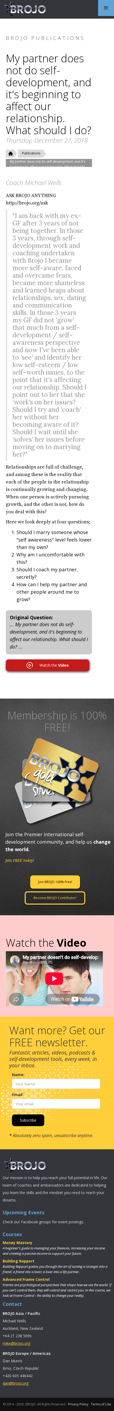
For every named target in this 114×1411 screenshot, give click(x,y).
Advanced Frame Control (26, 1279)
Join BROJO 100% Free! (55, 882)
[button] (106, 8)
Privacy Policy (78, 1404)
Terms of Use (101, 1404)
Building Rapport (18, 1261)
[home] (24, 9)
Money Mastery (17, 1242)
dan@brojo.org (15, 1383)
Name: (18, 1074)
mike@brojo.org (16, 1343)
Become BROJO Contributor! (55, 898)
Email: (17, 1094)
